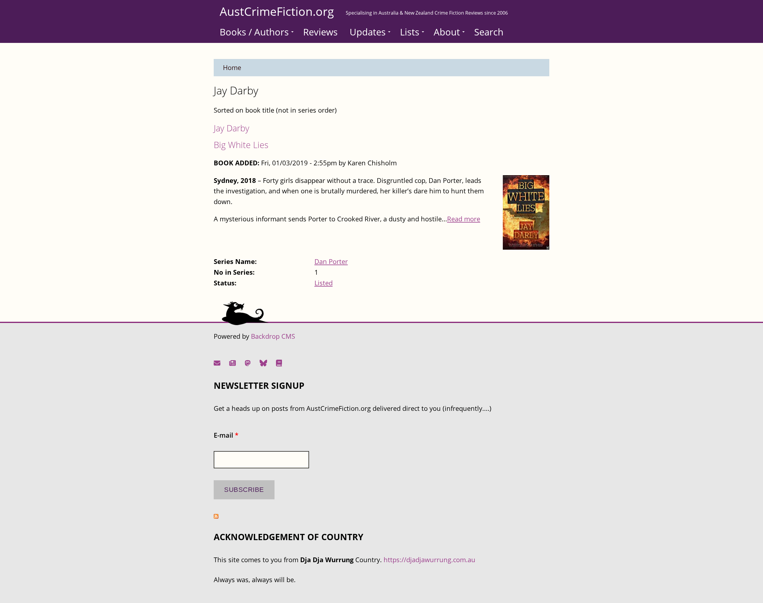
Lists (409, 32)
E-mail (226, 435)
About (447, 32)
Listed (323, 282)
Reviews (320, 32)
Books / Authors (254, 32)
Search (488, 32)
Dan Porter (331, 261)
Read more (463, 218)
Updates (368, 32)
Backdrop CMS (273, 336)
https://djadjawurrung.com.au (429, 559)
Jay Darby (231, 128)
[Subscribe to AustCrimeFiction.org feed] (216, 516)
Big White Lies (241, 144)
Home (232, 67)
